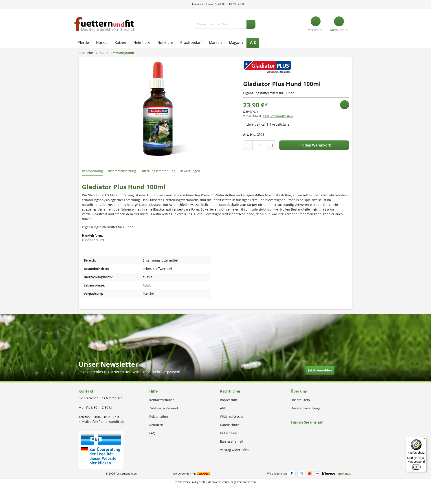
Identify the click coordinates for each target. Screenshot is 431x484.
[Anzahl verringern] (248, 145)
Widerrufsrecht (231, 416)
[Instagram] (297, 431)
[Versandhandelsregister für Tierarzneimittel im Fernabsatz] (101, 449)
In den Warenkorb (315, 145)
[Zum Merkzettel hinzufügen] (344, 104)
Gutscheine (228, 433)
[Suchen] (250, 24)
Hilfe (153, 391)
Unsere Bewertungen (307, 408)
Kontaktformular (161, 400)
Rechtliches (230, 391)
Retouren (156, 425)
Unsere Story (300, 400)
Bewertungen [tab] (190, 171)
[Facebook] (292, 431)
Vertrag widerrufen (234, 450)
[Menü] (424, 439)
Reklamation (158, 416)
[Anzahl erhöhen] (272, 145)
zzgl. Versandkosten (278, 116)
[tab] (92, 171)
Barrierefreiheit (231, 441)
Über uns (299, 391)
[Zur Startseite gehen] (104, 24)
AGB (223, 408)
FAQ (152, 433)
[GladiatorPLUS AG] (267, 66)
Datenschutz (229, 425)
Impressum (228, 400)
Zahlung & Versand (163, 408)
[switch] (416, 467)
